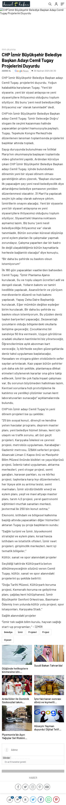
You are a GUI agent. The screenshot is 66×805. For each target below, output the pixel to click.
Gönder (6, 757)
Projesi (45, 632)
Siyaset (7, 639)
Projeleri (32, 632)
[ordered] (21, 758)
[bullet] (23, 758)
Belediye (8, 632)
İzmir (20, 632)
